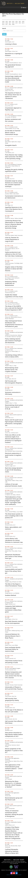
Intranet (20, 874)
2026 (3, 21)
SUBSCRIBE (14, 874)
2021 (20, 21)
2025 (6, 21)
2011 (6, 24)
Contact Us (8, 874)
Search (4, 28)
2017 (10, 23)
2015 (16, 23)
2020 (23, 21)
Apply (4, 34)
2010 (10, 24)
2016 (13, 23)
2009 (13, 24)
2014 (20, 23)
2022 (16, 21)
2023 (13, 21)
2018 (6, 23)
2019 (3, 23)
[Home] (12, 3)
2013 (23, 23)
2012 (3, 24)
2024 (10, 21)
